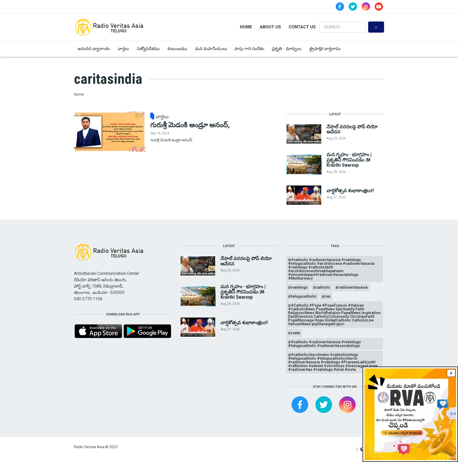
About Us (270, 26)
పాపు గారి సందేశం (249, 48)
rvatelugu (299, 287)
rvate (295, 333)
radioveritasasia (353, 287)
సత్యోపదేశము (148, 48)
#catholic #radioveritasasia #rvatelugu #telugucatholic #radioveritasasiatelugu (324, 344)
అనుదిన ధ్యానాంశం (94, 48)
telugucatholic (303, 296)
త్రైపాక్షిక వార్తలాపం (325, 48)
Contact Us (302, 26)
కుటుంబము (177, 48)
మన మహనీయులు (211, 48)
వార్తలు (123, 48)
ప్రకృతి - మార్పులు (287, 48)
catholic (323, 287)
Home (246, 26)
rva (327, 296)
